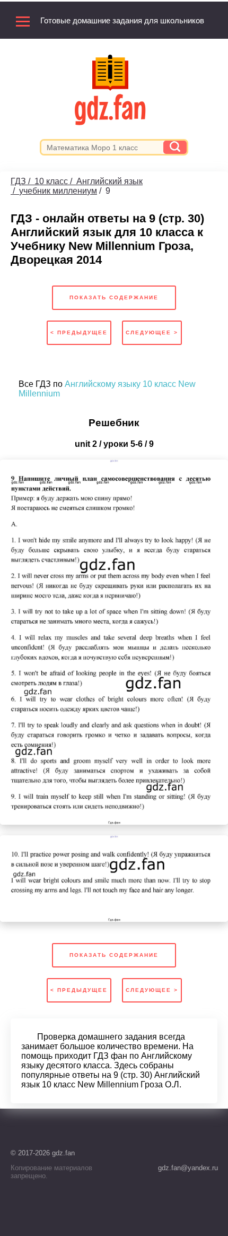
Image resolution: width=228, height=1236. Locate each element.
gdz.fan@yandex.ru (188, 1168)
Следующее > (152, 332)
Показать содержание (114, 297)
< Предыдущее (79, 332)
